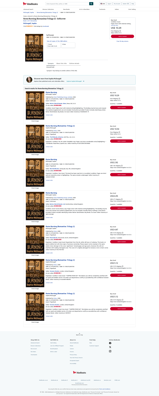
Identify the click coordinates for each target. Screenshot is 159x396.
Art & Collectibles (84, 9)
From (52, 45)
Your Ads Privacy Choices (76, 357)
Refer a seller (53, 351)
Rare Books (66, 9)
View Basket (34, 354)
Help (132, 3)
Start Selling (132, 9)
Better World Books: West (58, 103)
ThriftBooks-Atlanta (56, 137)
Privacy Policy (73, 354)
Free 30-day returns (122, 41)
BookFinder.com (79, 383)
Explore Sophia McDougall (74, 81)
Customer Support (94, 345)
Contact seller (49, 115)
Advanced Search (28, 9)
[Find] (91, 3)
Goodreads (46, 26)
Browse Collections (48, 9)
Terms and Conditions (104, 389)
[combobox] (67, 3)
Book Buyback (54, 348)
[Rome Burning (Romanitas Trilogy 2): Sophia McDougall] (35, 152)
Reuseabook (53, 237)
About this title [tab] (61, 63)
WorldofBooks (54, 168)
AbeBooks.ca (97, 380)
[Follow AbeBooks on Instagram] (110, 351)
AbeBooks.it (74, 380)
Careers (72, 348)
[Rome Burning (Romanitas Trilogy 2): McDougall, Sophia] (35, 253)
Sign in (109, 3)
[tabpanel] (77, 69)
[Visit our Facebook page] (110, 343)
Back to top (79, 335)
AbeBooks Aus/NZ (85, 380)
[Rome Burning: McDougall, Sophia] (35, 119)
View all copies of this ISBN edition (57, 41)
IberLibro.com (107, 380)
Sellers (117, 9)
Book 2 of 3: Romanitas (30, 21)
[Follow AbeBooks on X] (110, 347)
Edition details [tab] (74, 63)
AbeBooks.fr (64, 380)
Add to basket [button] (122, 36)
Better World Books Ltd (57, 204)
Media (71, 345)
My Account (117, 3)
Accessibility (73, 363)
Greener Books (54, 271)
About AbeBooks (74, 342)
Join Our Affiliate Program (57, 345)
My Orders (33, 351)
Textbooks (102, 9)
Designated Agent (74, 360)
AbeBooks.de (54, 380)
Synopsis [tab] (51, 63)
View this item (114, 25)
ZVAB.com (117, 380)
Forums (72, 351)
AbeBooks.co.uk (43, 380)
